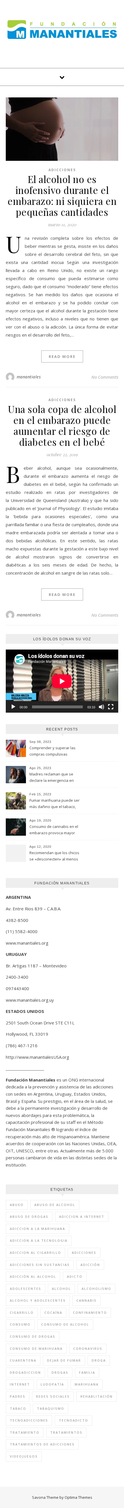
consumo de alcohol (65, 1324)
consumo (20, 1324)
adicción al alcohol (33, 1276)
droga (99, 1360)
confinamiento (90, 1312)
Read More (62, 356)
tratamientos (66, 1432)
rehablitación (96, 1396)
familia (87, 1372)
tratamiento (25, 1432)
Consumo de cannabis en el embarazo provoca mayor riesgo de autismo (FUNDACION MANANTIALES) (53, 830)
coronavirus (87, 1348)
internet (20, 1384)
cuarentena (23, 1360)
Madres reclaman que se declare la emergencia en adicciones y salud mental (52, 777)
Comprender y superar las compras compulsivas (52, 751)
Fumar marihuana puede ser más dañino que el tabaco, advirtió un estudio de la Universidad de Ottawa (54, 804)
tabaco (18, 1408)
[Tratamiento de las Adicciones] (62, 29)
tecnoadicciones (29, 1420)
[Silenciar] (101, 707)
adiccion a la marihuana (37, 1228)
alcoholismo (96, 1288)
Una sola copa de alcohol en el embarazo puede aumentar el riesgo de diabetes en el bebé (62, 425)
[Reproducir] (13, 707)
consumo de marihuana (36, 1348)
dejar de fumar (64, 1360)
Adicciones (62, 169)
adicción (90, 1264)
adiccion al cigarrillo (35, 1252)
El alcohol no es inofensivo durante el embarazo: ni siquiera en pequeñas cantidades (62, 195)
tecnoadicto (73, 1420)
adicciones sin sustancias (40, 1264)
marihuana (87, 1384)
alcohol (61, 1288)
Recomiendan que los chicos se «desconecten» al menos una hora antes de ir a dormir (55, 856)
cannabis (86, 1300)
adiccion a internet (81, 1216)
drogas (60, 1372)
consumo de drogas (32, 1336)
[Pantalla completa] (111, 707)
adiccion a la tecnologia (38, 1240)
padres (17, 1396)
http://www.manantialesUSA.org (37, 1057)
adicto (74, 1276)
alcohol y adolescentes (38, 1300)
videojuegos (24, 1456)
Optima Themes (78, 1497)
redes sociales (53, 1396)
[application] (62, 681)
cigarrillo (22, 1312)
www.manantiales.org (27, 943)
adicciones (84, 1252)
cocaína (53, 1312)
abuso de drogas (29, 1216)
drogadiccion (25, 1372)
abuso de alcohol (54, 1205)
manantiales (29, 377)
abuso (17, 1205)
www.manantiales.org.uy (30, 1000)
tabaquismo (50, 1408)
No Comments (104, 377)
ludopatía (52, 1384)
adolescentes (25, 1288)
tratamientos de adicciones (42, 1444)
